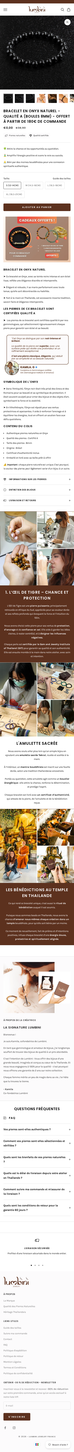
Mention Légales (12, 1361)
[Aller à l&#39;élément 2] (19, 98)
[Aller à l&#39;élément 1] (8, 98)
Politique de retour (13, 1356)
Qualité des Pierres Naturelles (19, 1306)
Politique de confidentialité (18, 1373)
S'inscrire (16, 1416)
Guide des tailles (62, 178)
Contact (7, 1339)
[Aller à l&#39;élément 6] (63, 98)
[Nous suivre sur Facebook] (5, 1427)
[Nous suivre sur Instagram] (14, 1427)
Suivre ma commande (15, 1333)
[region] (37, 1249)
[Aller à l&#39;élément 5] (52, 98)
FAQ (5, 1344)
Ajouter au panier (37, 207)
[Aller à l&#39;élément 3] (30, 98)
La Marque (9, 1300)
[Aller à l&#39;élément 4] (41, 98)
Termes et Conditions (14, 1367)
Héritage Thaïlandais (14, 1312)
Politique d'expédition (15, 1350)
